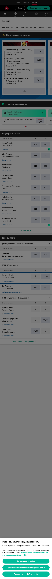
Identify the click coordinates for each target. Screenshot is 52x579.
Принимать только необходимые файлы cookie (26, 567)
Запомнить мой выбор (26, 561)
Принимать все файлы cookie (26, 574)
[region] (26, 558)
